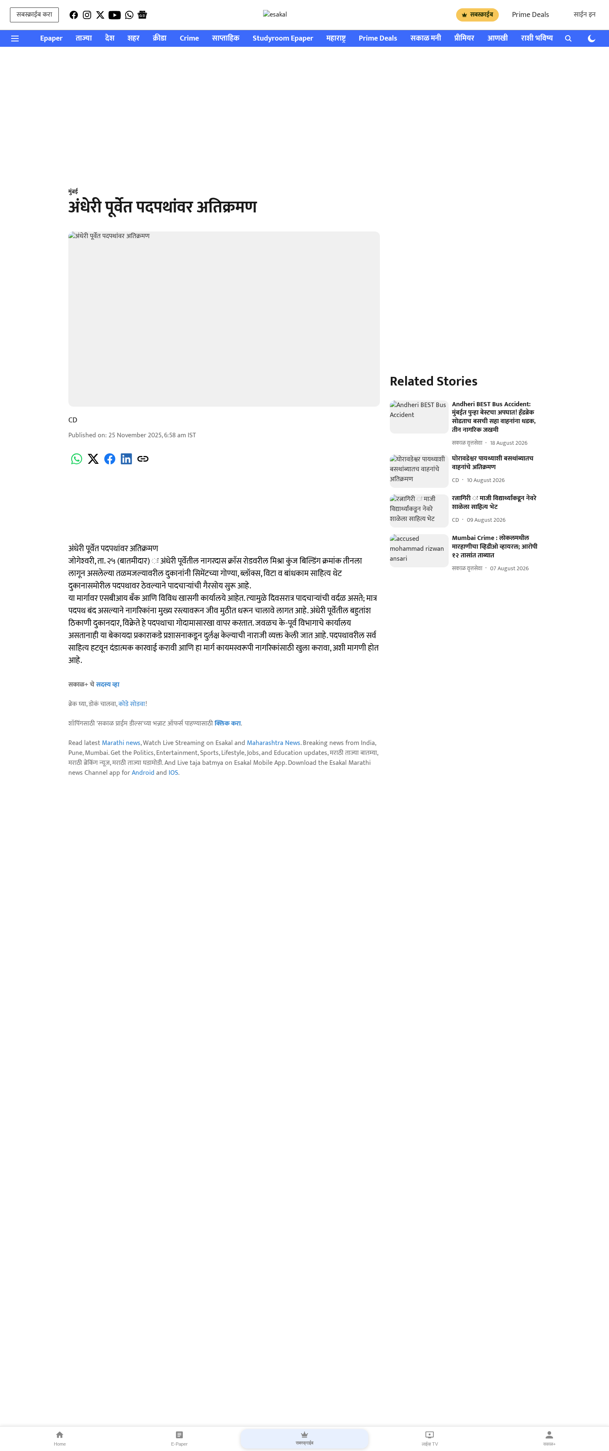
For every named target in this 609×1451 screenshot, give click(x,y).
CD (72, 420)
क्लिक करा (228, 723)
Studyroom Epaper (283, 38)
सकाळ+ (549, 1443)
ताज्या (84, 38)
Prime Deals (530, 15)
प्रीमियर (464, 38)
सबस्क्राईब (481, 15)
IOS (173, 773)
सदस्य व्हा (107, 684)
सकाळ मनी (426, 38)
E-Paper (179, 1443)
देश (109, 38)
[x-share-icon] (93, 463)
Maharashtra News (273, 743)
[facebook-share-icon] (109, 463)
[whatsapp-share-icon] (76, 463)
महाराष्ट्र (336, 38)
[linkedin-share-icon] (126, 463)
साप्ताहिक (225, 38)
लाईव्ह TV (430, 1443)
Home (60, 1443)
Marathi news (121, 743)
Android (143, 773)
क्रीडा (160, 38)
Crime (189, 38)
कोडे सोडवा (131, 704)
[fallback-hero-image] (419, 417)
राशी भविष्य (537, 38)
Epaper (51, 38)
